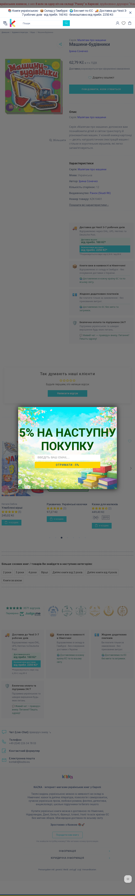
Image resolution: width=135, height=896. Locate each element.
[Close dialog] (112, 411)
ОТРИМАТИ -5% (67, 464)
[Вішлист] (123, 23)
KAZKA (13, 23)
